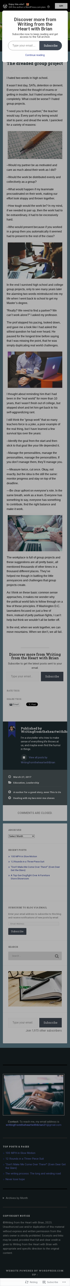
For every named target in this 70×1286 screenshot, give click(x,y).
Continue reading (35, 55)
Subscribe (51, 45)
